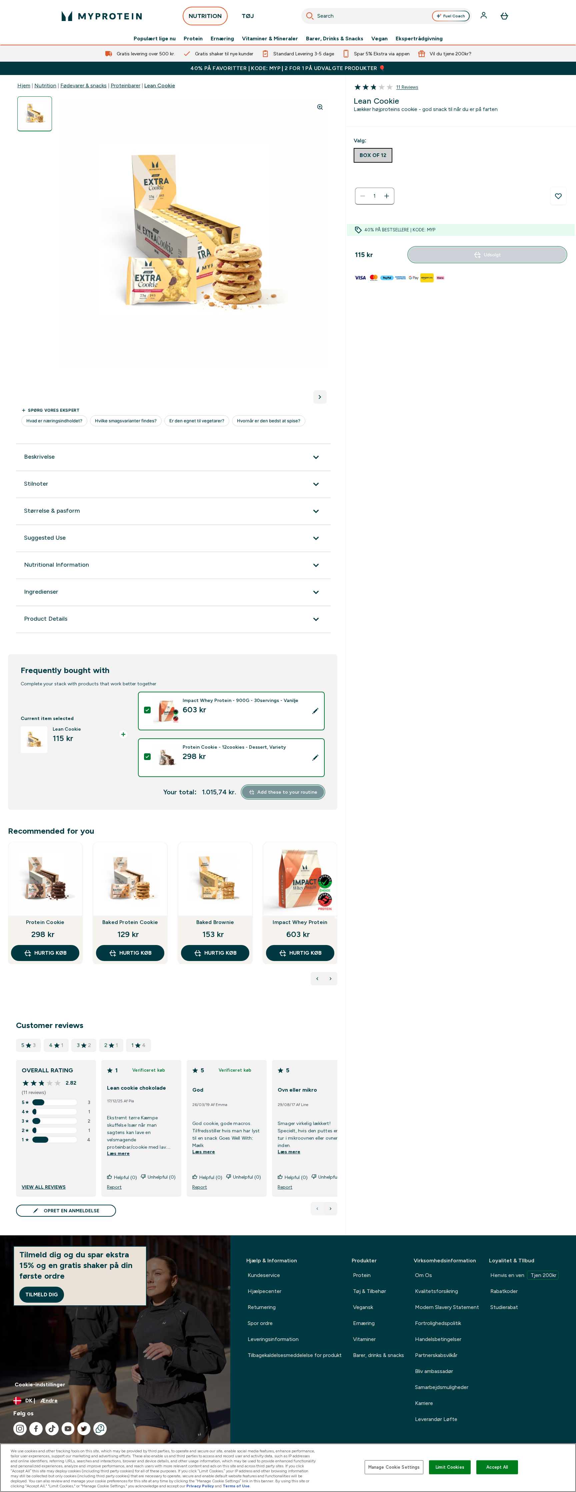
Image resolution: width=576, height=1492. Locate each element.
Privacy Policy (200, 1486)
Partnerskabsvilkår (436, 1355)
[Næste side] (330, 1208)
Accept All (497, 1467)
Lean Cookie (159, 85)
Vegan (379, 38)
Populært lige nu (155, 38)
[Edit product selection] (315, 711)
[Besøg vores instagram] (20, 1428)
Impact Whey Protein (300, 922)
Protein (193, 38)
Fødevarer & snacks (83, 85)
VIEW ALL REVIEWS (44, 1187)
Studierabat (504, 1307)
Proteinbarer (125, 85)
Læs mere (118, 1153)
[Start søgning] (310, 16)
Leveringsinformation (273, 1339)
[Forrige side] (317, 1208)
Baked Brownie (215, 922)
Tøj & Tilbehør (369, 1291)
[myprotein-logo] (102, 16)
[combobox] (386, 16)
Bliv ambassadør (434, 1371)
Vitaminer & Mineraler (270, 38)
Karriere (424, 1403)
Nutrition (45, 85)
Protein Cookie (45, 922)
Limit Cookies (450, 1467)
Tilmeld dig (41, 1294)
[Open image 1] (34, 113)
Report (114, 1187)
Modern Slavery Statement (447, 1307)
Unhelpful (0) (162, 1177)
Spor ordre (260, 1323)
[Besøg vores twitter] (84, 1428)
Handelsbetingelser (438, 1339)
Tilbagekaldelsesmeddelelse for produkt (295, 1355)
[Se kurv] (504, 16)
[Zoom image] (320, 107)
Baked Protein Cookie (130, 922)
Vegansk (363, 1307)
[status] (374, 196)
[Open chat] (100, 1428)
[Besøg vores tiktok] (52, 1428)
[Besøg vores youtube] (68, 1428)
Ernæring (222, 38)
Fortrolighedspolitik (438, 1323)
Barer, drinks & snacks (378, 1355)
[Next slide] (336, 917)
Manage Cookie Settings (394, 1467)
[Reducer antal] (362, 196)
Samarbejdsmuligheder (441, 1387)
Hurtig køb (50, 953)
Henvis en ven (523, 1275)
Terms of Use (236, 1486)
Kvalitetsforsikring (436, 1291)
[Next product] (330, 978)
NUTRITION (205, 16)
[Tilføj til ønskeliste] (558, 196)
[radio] (373, 155)
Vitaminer (364, 1339)
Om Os (423, 1275)
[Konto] (484, 16)
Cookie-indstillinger (40, 1384)
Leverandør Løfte (436, 1419)
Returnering (262, 1307)
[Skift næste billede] (320, 397)
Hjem (23, 85)
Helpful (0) (125, 1177)
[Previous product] (317, 978)
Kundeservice (264, 1275)
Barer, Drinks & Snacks (334, 38)
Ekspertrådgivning (419, 38)
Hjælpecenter (264, 1291)
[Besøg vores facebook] (36, 1428)
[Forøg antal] (386, 196)
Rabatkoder (504, 1291)
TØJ (248, 16)
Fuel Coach (454, 16)
